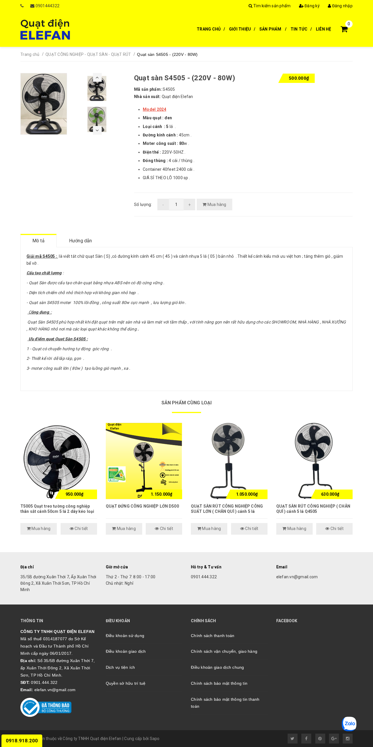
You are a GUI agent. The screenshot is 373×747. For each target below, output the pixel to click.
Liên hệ (323, 29)
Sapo (155, 738)
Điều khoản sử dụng (125, 635)
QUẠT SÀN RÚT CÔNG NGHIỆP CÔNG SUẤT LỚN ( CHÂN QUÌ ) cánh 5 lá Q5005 (227, 511)
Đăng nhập (342, 5)
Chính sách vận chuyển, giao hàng (224, 651)
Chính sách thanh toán (212, 635)
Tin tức (299, 29)
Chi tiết (81, 528)
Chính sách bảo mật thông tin (219, 683)
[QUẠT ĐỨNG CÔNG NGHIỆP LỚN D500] (144, 461)
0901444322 (48, 5)
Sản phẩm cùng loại (186, 402)
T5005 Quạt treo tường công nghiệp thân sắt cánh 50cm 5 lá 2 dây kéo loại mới (57, 511)
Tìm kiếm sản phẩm (271, 5)
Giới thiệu (240, 29)
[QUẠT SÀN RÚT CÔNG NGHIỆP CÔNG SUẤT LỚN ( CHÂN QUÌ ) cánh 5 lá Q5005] (229, 461)
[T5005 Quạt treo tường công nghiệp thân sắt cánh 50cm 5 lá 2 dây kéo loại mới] (58, 461)
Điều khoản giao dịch (126, 651)
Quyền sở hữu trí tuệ (126, 683)
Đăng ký (312, 5)
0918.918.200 (22, 741)
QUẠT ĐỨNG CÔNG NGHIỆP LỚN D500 (142, 506)
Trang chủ (209, 29)
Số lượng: (143, 204)
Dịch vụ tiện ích (120, 667)
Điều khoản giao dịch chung (217, 667)
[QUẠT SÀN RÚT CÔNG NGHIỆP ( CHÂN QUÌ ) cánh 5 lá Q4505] (314, 461)
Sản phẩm (270, 29)
